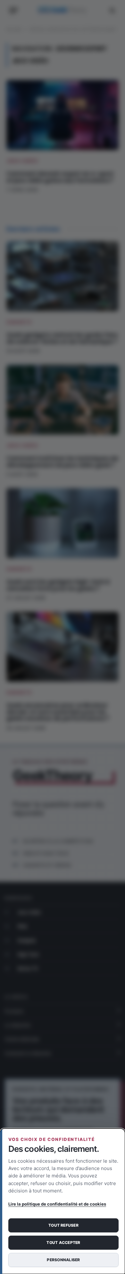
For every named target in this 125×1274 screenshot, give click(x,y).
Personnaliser (63, 1259)
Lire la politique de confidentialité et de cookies (57, 1204)
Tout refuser (63, 1225)
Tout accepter (63, 1242)
